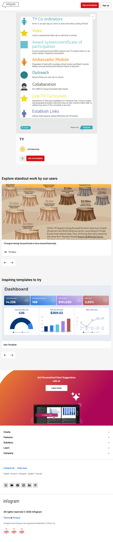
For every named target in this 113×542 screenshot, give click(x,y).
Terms (7, 517)
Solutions (8, 442)
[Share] (22, 158)
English (6, 474)
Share (26, 128)
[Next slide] (12, 262)
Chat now (22, 468)
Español (31, 474)
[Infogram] (10, 5)
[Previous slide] (5, 262)
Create (7, 432)
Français (38, 474)
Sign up (106, 5)
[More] (92, 16)
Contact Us (9, 468)
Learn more (56, 388)
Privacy (16, 517)
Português (22, 474)
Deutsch (13, 474)
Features (8, 437)
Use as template (90, 5)
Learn (7, 447)
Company (8, 453)
